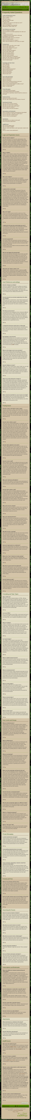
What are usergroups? (7, 80)
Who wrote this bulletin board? (8, 125)
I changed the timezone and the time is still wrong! (12, 35)
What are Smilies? (6, 66)
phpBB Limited (13, 1046)
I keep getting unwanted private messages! (11, 91)
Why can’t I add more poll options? (9, 50)
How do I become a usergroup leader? (10, 82)
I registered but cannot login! (8, 20)
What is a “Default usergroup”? (9, 85)
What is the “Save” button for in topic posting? (11, 57)
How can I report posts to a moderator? (10, 56)
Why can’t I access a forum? (8, 52)
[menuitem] (6, 7)
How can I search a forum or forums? (10, 103)
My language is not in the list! (8, 36)
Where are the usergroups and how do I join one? (12, 81)
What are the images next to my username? (11, 37)
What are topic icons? (7, 73)
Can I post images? (6, 67)
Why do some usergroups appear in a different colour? (13, 83)
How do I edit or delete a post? (8, 46)
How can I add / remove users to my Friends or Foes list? (14, 99)
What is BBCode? (6, 64)
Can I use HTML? (6, 65)
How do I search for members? (9, 107)
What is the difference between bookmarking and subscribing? (15, 112)
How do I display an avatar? (8, 38)
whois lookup (22, 1073)
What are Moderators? (7, 79)
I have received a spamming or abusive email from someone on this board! (15, 93)
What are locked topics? (7, 72)
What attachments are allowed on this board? (11, 120)
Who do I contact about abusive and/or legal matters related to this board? (15, 129)
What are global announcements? (9, 68)
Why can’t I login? (6, 21)
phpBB (12, 344)
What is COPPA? (6, 17)
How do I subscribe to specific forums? (10, 114)
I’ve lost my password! (7, 23)
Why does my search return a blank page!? (11, 105)
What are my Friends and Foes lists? (10, 98)
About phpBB (18, 1049)
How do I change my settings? (8, 30)
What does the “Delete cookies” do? (10, 26)
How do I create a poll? (7, 49)
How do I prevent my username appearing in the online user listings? (14, 32)
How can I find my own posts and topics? (11, 108)
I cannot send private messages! (9, 90)
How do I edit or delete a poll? (8, 51)
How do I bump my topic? (7, 59)
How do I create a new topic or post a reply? (11, 45)
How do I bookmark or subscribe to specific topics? (12, 113)
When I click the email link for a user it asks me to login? (13, 41)
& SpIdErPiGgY (20, 1110)
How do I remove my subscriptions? (10, 116)
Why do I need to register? (8, 16)
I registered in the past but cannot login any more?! (12, 22)
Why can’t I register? (7, 19)
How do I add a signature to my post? (10, 47)
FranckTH (15, 1110)
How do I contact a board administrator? (10, 130)
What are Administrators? (7, 77)
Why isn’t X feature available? (8, 126)
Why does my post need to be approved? (11, 58)
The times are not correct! (8, 34)
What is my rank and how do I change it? (10, 40)
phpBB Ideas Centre (10, 1060)
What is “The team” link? (7, 86)
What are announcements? (8, 70)
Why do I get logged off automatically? (10, 25)
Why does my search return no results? (10, 104)
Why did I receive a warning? (8, 55)
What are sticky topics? (7, 71)
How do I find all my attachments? (9, 121)
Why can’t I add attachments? (8, 53)
